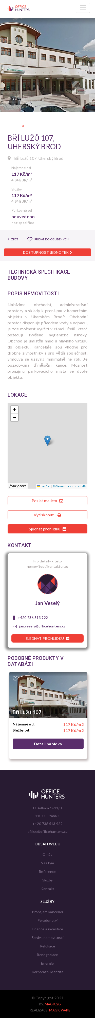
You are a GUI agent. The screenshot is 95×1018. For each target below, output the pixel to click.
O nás (47, 854)
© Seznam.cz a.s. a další (69, 486)
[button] (23, 126)
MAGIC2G (53, 1004)
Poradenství (47, 920)
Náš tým (47, 863)
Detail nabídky (48, 743)
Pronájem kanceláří (47, 912)
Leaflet (45, 486)
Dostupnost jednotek (46, 252)
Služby (47, 880)
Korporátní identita (48, 972)
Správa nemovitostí (47, 937)
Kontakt (47, 888)
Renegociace (47, 954)
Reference (47, 871)
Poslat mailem (45, 500)
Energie (47, 963)
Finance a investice (47, 929)
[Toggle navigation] (83, 8)
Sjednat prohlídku (45, 528)
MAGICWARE (59, 1010)
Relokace (47, 946)
